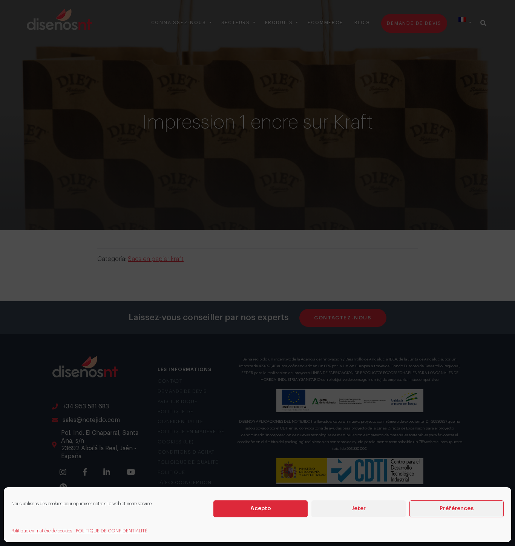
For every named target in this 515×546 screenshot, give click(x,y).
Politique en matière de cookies (41, 531)
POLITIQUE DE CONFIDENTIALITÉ (111, 531)
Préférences (457, 508)
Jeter (358, 508)
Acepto (260, 508)
